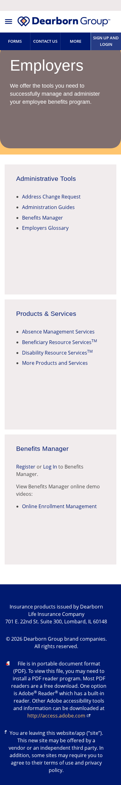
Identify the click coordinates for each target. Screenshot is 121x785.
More (75, 41)
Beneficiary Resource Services (59, 342)
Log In (50, 466)
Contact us (45, 41)
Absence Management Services (58, 331)
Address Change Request (51, 196)
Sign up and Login (106, 41)
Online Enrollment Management (59, 506)
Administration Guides (48, 207)
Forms (15, 41)
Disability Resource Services (57, 352)
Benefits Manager (42, 217)
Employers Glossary (45, 228)
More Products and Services (55, 363)
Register (25, 466)
